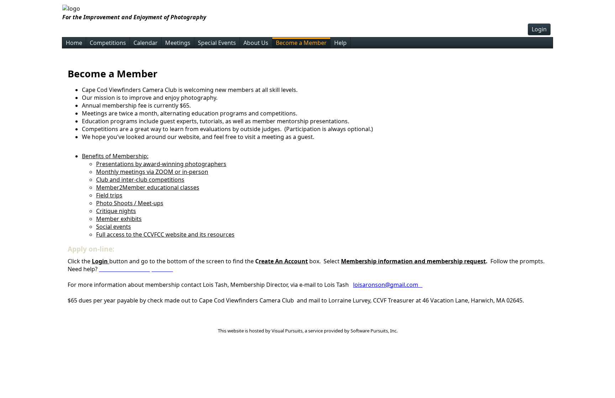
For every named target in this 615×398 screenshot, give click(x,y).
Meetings (177, 43)
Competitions (108, 43)
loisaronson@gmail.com (387, 285)
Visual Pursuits (287, 330)
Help (340, 43)
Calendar (145, 43)
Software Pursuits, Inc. (374, 330)
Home (74, 43)
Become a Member (301, 43)
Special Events (217, 43)
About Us (255, 43)
